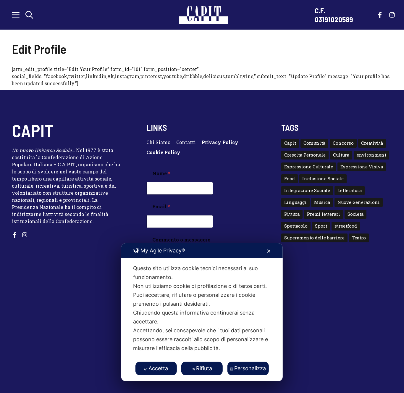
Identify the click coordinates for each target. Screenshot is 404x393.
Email (161, 206)
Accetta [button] (158, 368)
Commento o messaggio (181, 239)
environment (371, 155)
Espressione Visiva (361, 167)
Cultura (341, 155)
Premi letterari (323, 214)
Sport (321, 226)
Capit (290, 143)
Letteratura (349, 190)
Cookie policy (163, 152)
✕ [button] (268, 251)
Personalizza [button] (250, 368)
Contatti (186, 142)
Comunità (314, 143)
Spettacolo (296, 226)
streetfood (345, 226)
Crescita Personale (305, 155)
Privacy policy (220, 142)
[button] (29, 15)
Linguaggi (295, 202)
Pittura (292, 214)
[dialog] (202, 312)
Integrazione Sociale (307, 190)
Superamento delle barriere (314, 238)
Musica (322, 202)
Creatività (372, 143)
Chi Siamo (158, 142)
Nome (161, 173)
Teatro (359, 238)
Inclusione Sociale (323, 178)
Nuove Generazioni (358, 202)
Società (355, 214)
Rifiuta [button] (204, 368)
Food (289, 178)
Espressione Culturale (308, 167)
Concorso (343, 143)
